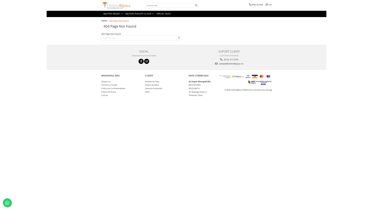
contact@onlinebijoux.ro (230, 63)
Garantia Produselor (153, 88)
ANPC (147, 92)
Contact (104, 95)
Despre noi (106, 81)
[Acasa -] (115, 5)
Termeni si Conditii (109, 85)
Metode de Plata (152, 81)
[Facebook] (141, 61)
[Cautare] (196, 5)
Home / (105, 20)
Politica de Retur (152, 85)
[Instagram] (146, 61)
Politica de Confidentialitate (113, 88)
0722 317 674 (230, 59)
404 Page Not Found (119, 20)
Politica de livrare (108, 92)
